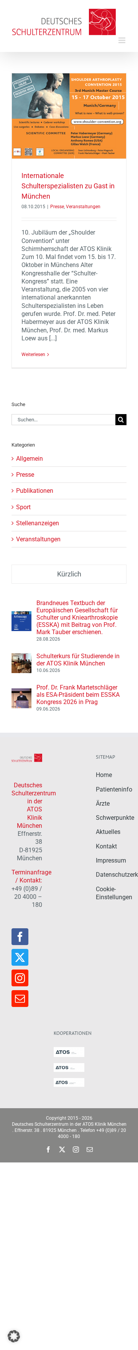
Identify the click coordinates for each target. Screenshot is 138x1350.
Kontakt (106, 846)
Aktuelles (108, 831)
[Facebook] (20, 936)
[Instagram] (20, 978)
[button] (14, 1336)
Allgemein (29, 458)
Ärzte (103, 803)
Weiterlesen (33, 354)
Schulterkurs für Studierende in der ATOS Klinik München (78, 659)
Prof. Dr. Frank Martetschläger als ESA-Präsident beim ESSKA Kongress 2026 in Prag (78, 695)
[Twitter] (20, 957)
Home (104, 775)
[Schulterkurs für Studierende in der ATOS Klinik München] (21, 657)
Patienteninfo (114, 789)
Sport (23, 507)
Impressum (111, 860)
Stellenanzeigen (37, 523)
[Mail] (20, 998)
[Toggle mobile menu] (122, 40)
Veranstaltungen (83, 206)
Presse (57, 206)
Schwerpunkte (115, 817)
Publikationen (34, 490)
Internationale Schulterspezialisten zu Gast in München (68, 186)
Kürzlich (69, 574)
